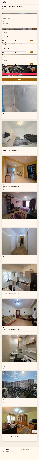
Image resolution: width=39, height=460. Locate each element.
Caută (19, 74)
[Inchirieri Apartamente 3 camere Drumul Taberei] (19, 316)
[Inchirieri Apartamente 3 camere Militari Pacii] (19, 173)
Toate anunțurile (4, 454)
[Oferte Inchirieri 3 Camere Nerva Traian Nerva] (19, 102)
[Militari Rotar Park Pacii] (19, 388)
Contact (9, 454)
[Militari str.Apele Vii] (19, 245)
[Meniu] (36, 2)
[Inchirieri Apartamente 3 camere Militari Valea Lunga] (19, 424)
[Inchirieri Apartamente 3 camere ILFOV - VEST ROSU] (19, 138)
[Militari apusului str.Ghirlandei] (19, 352)
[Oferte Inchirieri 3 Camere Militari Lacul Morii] (19, 281)
